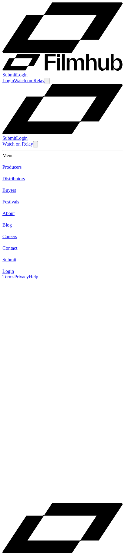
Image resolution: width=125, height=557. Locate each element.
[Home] (62, 132)
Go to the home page (22, 334)
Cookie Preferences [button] (33, 490)
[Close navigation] (35, 144)
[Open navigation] (47, 81)
